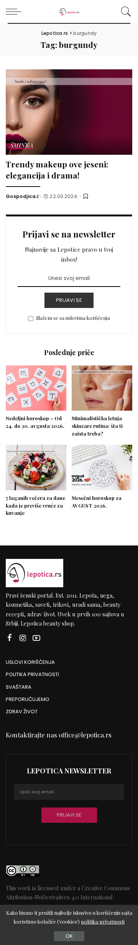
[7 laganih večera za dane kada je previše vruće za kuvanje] (36, 467)
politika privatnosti (103, 921)
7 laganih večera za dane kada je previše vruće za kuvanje (35, 505)
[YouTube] (36, 638)
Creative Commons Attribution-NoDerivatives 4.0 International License (68, 897)
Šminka (21, 145)
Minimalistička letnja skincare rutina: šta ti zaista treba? (97, 426)
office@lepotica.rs (85, 734)
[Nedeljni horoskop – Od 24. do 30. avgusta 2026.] (36, 388)
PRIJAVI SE (69, 300)
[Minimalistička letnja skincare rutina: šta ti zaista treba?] (102, 388)
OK (69, 936)
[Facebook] (9, 638)
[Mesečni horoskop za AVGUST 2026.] (102, 467)
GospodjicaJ (22, 196)
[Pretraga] (124, 11)
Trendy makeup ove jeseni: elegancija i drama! (57, 169)
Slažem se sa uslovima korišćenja (73, 317)
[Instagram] (23, 638)
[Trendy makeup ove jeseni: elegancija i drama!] (69, 112)
